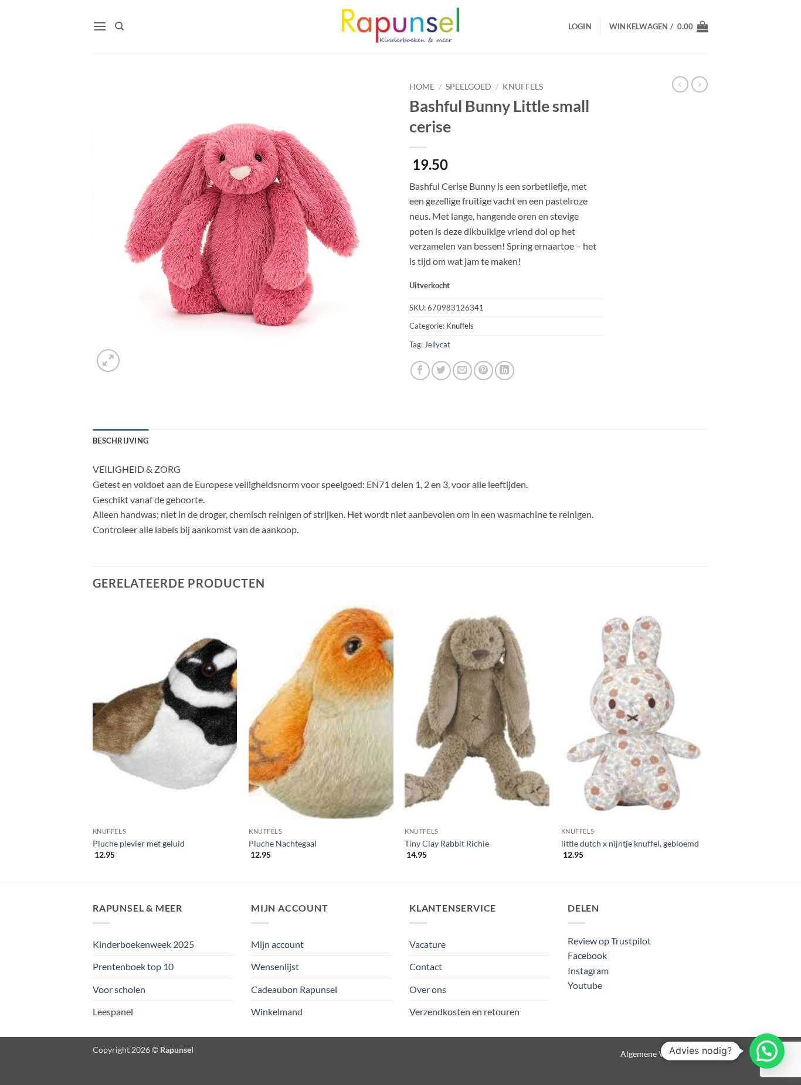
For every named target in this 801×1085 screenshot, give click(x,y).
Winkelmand (277, 1011)
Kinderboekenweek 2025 (143, 944)
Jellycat (437, 344)
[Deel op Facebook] (420, 370)
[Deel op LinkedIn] (504, 370)
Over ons (427, 989)
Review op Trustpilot (609, 940)
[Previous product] (699, 84)
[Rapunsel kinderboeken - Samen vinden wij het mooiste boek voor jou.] (400, 27)
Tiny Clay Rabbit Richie (447, 843)
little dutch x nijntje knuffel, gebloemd (630, 843)
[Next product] (680, 84)
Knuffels (523, 86)
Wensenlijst (275, 966)
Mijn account (277, 944)
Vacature (427, 944)
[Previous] (93, 742)
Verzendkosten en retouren (464, 1011)
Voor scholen (119, 989)
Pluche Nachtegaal (283, 843)
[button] (100, 26)
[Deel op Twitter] (441, 370)
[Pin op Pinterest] (483, 370)
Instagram (588, 970)
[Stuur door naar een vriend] (462, 370)
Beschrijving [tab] (120, 440)
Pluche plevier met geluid (139, 843)
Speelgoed (468, 86)
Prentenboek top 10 (133, 966)
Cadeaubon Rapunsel (294, 989)
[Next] (705, 742)
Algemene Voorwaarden (664, 1054)
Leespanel (113, 1011)
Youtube (585, 985)
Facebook (587, 955)
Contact (425, 966)
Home (422, 86)
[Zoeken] (119, 26)
